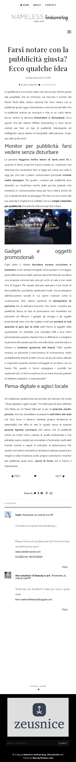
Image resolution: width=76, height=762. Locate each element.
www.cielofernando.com (28, 552)
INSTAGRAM (35, 557)
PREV (17, 476)
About (37, 5)
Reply (65, 567)
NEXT (59, 476)
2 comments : (49, 85)
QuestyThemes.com (42, 758)
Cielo (18, 515)
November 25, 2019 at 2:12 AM (38, 515)
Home (25, 5)
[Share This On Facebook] (38, 493)
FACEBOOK (21, 557)
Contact (50, 5)
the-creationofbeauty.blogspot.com (33, 600)
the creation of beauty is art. (33, 576)
